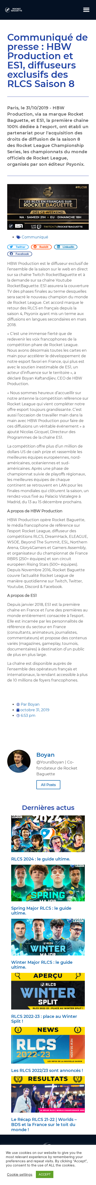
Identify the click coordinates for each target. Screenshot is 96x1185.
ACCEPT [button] (45, 1174)
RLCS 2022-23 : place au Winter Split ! (44, 1019)
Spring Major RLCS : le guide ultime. (41, 911)
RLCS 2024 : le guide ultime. (40, 859)
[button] (86, 10)
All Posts (48, 784)
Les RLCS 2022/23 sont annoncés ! (47, 1070)
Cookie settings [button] (19, 1174)
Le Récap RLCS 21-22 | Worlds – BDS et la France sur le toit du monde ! (44, 1124)
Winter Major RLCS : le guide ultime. (41, 965)
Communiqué (35, 237)
